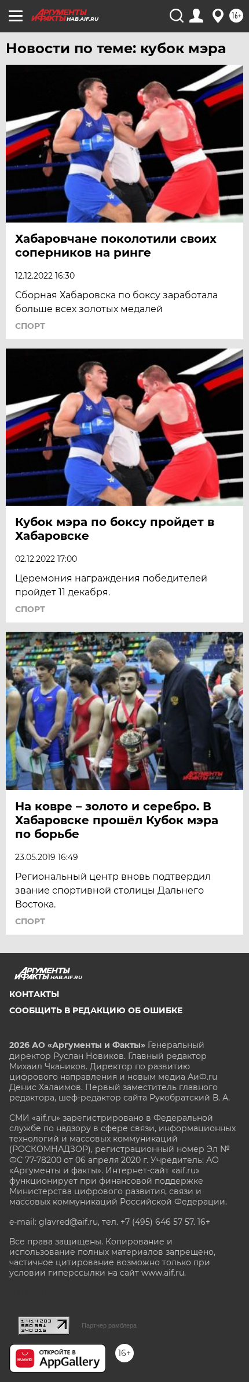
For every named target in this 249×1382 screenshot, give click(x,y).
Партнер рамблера (109, 1325)
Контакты (34, 994)
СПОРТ (30, 326)
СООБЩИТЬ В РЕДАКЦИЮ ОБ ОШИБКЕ (95, 1010)
